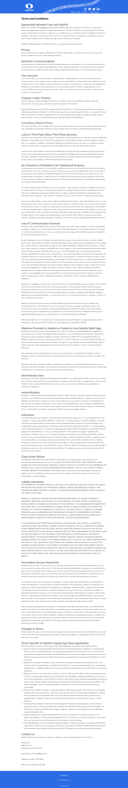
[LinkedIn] (98, 9)
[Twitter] (94, 9)
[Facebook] (89, 9)
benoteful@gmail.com (39, 754)
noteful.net (44, 27)
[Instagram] (85, 9)
